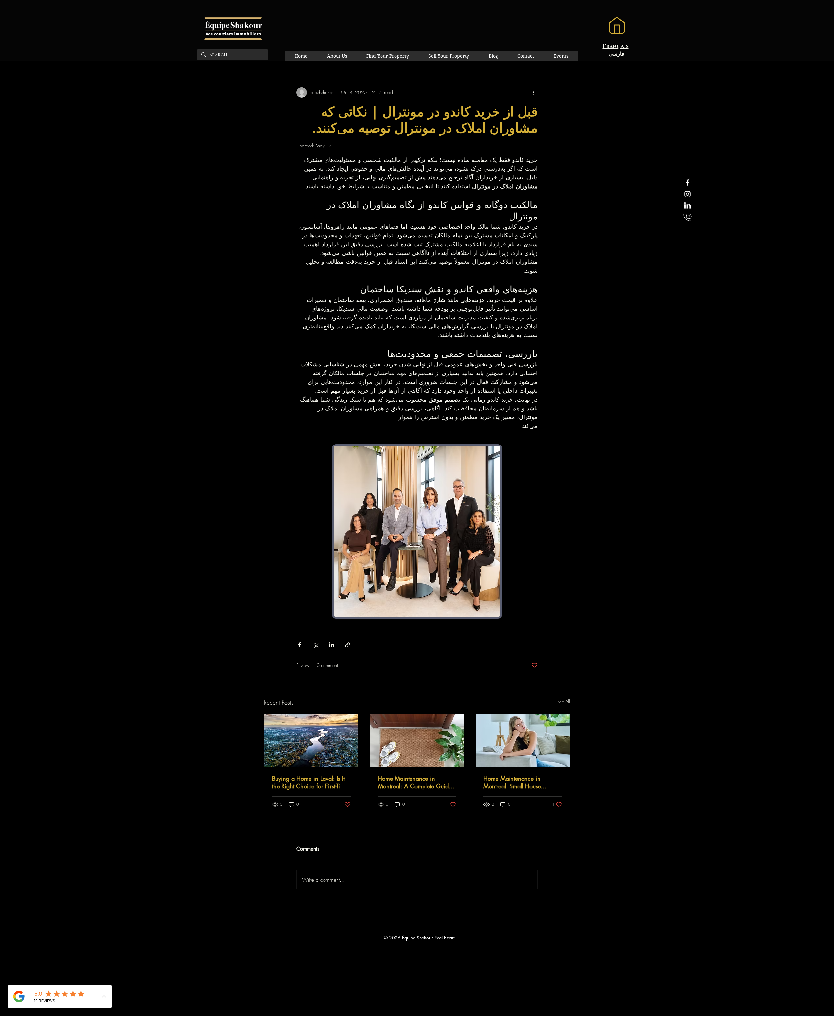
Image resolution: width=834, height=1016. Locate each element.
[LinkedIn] (687, 206)
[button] (617, 25)
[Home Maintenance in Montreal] (417, 740)
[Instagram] (687, 194)
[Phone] (687, 217)
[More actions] (534, 92)
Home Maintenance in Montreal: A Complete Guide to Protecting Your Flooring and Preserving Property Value (415, 782)
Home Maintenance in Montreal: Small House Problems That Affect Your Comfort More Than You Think (521, 782)
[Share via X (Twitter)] (315, 645)
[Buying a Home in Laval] (311, 740)
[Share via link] (347, 645)
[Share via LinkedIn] (331, 645)
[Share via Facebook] (299, 645)
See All (563, 701)
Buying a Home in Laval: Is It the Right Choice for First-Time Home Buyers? (310, 782)
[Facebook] (687, 182)
